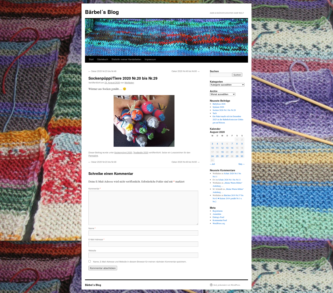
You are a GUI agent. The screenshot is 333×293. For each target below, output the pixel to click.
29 (237, 156)
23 (242, 151)
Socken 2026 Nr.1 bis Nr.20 (224, 110)
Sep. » (241, 163)
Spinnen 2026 (218, 106)
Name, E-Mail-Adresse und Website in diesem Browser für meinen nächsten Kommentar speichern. (139, 261)
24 (212, 156)
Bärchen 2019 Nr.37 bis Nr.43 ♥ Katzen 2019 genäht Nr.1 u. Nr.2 (228, 198)
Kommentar (94, 188)
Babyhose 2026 (219, 103)
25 (217, 156)
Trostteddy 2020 (140, 152)
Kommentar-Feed (220, 220)
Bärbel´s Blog (102, 11)
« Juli (212, 163)
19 (222, 151)
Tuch (215, 113)
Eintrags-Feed (218, 217)
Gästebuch (102, 59)
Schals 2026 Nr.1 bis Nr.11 (229, 179)
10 (212, 147)
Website (92, 250)
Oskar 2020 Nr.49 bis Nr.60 (185, 71)
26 (222, 156)
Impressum (150, 59)
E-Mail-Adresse (96, 239)
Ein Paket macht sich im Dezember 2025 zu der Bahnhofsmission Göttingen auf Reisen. (228, 119)
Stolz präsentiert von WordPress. (227, 284)
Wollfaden (129, 82)
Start (91, 59)
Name (92, 228)
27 (227, 156)
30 (242, 156)
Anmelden (217, 214)
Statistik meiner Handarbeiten (126, 59)
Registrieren (218, 210)
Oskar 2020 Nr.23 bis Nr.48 (102, 71)
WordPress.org (219, 223)
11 (217, 147)
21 (232, 151)
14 (232, 147)
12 (222, 147)
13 (227, 147)
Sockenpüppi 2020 (123, 152)
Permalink (93, 155)
